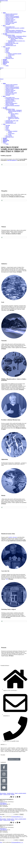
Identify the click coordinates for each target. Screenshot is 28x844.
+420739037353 (3, 804)
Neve (1, 816)
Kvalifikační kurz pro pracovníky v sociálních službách (14, 28)
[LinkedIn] (17, 797)
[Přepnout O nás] (22, 124)
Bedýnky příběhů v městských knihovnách (17, 39)
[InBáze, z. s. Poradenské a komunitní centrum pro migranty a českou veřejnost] (12, 10)
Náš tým (7, 49)
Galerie (6, 51)
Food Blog (7, 24)
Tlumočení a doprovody (10, 19)
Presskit (9, 56)
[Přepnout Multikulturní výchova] (22, 109)
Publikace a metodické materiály (14, 53)
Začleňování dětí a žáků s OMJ (11, 43)
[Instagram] (13, 797)
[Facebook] (11, 797)
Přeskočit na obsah (4, 0)
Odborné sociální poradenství (11, 13)
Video (7, 579)
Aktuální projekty (11, 660)
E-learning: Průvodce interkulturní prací (13, 32)
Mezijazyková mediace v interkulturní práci (14, 30)
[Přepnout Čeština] (22, 142)
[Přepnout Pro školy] (22, 107)
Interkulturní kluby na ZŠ (10, 45)
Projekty (7, 50)
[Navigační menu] (0, 80)
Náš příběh (7, 47)
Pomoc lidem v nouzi (9, 23)
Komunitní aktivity (9, 44)
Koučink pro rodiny (9, 18)
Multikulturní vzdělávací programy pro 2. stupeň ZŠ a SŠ (16, 41)
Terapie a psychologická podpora (12, 17)
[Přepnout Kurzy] (22, 96)
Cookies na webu (13, 662)
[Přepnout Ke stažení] (22, 130)
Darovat (1, 67)
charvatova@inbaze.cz (12, 160)
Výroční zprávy (11, 54)
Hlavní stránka (4, 660)
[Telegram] (15, 797)
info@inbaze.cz (3, 802)
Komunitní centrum (9, 20)
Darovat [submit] (21, 814)
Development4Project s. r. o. (17, 816)
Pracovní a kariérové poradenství (12, 16)
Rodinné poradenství (9, 15)
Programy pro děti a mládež (11, 22)
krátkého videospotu (13, 537)
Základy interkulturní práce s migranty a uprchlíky (15, 31)
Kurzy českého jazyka (10, 26)
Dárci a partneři (8, 57)
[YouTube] (19, 797)
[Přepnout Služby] (22, 83)
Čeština (7, 65)
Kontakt (19, 662)
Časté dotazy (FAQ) (9, 58)
